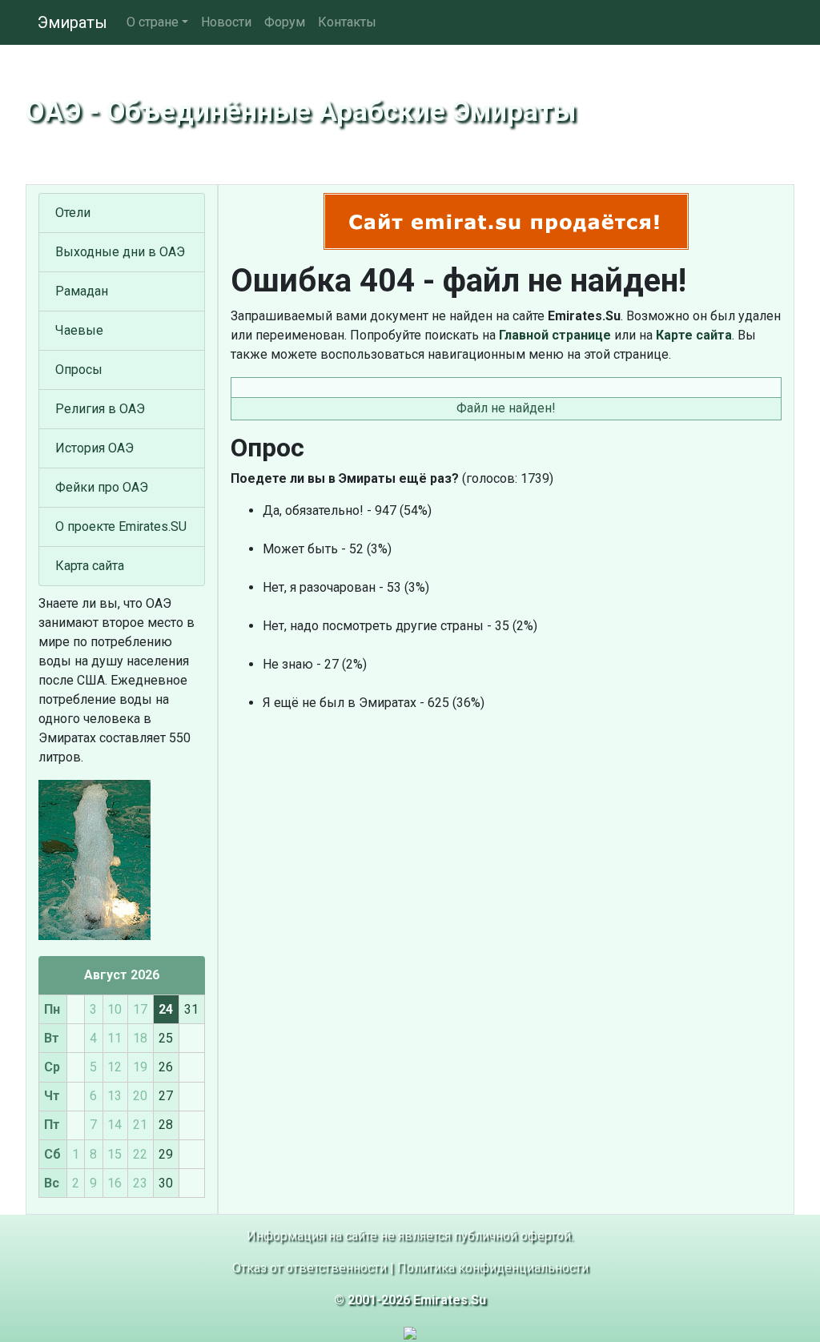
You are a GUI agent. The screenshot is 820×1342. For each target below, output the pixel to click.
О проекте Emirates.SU (121, 526)
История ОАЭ (94, 448)
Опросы (78, 369)
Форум (284, 22)
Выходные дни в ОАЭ (120, 251)
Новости (226, 22)
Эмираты (72, 22)
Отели (72, 212)
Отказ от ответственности (309, 1268)
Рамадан (81, 291)
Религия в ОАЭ (100, 408)
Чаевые (79, 330)
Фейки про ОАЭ (101, 487)
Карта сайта (89, 565)
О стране (153, 22)
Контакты (347, 22)
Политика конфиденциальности (493, 1268)
